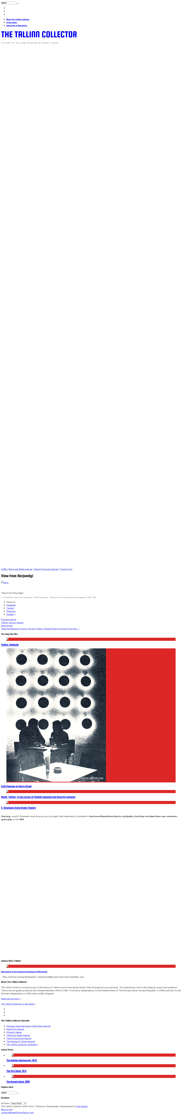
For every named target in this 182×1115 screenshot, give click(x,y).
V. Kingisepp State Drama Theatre (18, 807)
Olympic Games (14, 1032)
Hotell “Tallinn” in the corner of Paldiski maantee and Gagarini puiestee (38, 796)
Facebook (11, 605)
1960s (4, 569)
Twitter (10, 608)
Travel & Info (65, 569)
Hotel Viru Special (15, 1029)
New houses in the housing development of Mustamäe (24, 972)
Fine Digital (82, 1106)
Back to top (7, 1109)
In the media (11, 22)
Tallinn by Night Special (18, 1035)
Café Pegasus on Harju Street (16, 786)
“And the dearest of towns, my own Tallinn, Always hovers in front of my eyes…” (40, 627)
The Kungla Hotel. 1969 (18, 1081)
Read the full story (10, 998)
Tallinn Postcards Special (45, 569)
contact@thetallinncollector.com (17, 1112)
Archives (5, 1103)
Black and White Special (20, 569)
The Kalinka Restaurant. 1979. (21, 1060)
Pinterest (10, 611)
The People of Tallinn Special (20, 1041)
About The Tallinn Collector (17, 19)
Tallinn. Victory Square (12, 621)
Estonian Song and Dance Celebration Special (28, 1026)
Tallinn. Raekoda (10, 644)
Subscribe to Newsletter (16, 25)
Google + (10, 614)
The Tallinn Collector (39, 34)
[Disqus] (91, 854)
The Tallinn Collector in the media (17, 1003)
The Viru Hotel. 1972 (16, 1071)
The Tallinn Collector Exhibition (21, 1044)
